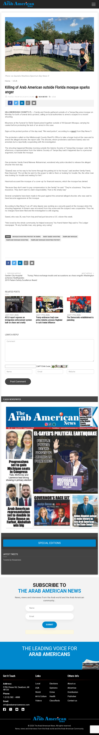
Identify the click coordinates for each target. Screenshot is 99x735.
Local (37, 683)
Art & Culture (41, 696)
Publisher (72, 696)
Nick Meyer (43, 97)
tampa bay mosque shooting (17, 240)
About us (72, 683)
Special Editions (49, 543)
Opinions (72, 299)
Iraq (39, 299)
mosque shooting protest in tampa (26, 237)
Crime (52, 692)
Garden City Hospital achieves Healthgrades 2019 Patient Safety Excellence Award (21, 277)
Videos (38, 700)
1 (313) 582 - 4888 (11, 697)
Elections (54, 683)
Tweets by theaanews (12, 560)
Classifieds (55, 700)
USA (37, 688)
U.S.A (15, 81)
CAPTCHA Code (43, 366)
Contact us (72, 700)
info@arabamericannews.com (16, 705)
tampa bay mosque (70, 237)
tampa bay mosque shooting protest (45, 240)
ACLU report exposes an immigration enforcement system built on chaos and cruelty (18, 320)
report (73, 131)
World (38, 692)
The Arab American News (44, 726)
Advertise (72, 688)
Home (7, 81)
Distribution (73, 692)
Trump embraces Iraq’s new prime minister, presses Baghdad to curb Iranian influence (49, 320)
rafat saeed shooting (51, 237)
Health (52, 696)
